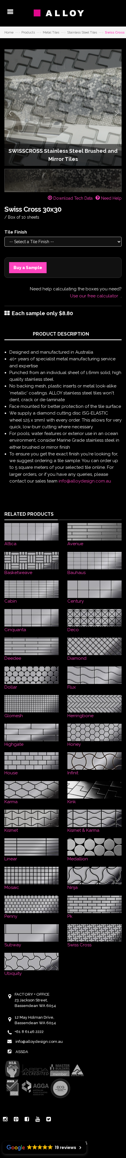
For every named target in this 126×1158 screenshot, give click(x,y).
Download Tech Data (72, 198)
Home (8, 32)
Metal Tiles (51, 32)
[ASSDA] (44, 1078)
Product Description (61, 334)
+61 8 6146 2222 (29, 1031)
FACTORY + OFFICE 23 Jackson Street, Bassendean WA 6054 (35, 1000)
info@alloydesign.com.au (85, 481)
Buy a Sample (27, 267)
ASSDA (22, 1052)
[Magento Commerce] (63, 13)
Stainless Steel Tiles (82, 32)
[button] (10, 113)
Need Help (111, 198)
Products (28, 32)
